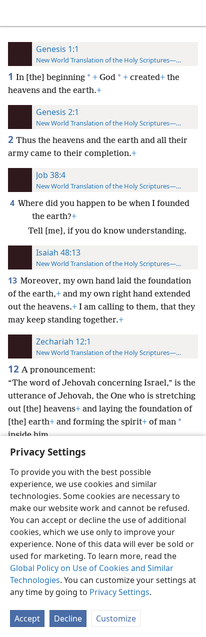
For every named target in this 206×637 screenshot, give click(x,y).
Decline (68, 618)
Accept (27, 618)
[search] (194, 13)
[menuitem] (15, 13)
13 (13, 280)
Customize (116, 618)
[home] (15, 13)
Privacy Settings (120, 592)
